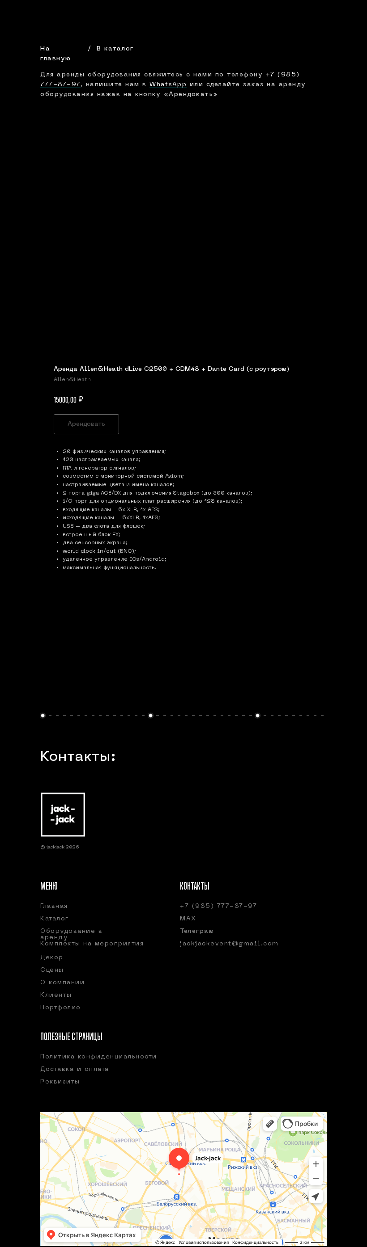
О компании (62, 983)
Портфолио (60, 1008)
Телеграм (197, 931)
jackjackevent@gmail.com (229, 944)
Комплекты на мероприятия (92, 944)
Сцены (52, 970)
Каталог (54, 919)
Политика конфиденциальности (98, 1057)
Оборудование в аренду (71, 934)
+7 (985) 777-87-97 (218, 906)
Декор (52, 958)
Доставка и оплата (74, 1069)
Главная (54, 906)
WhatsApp (168, 85)
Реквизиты (60, 1082)
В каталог (115, 49)
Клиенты (56, 995)
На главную (55, 54)
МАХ (188, 919)
